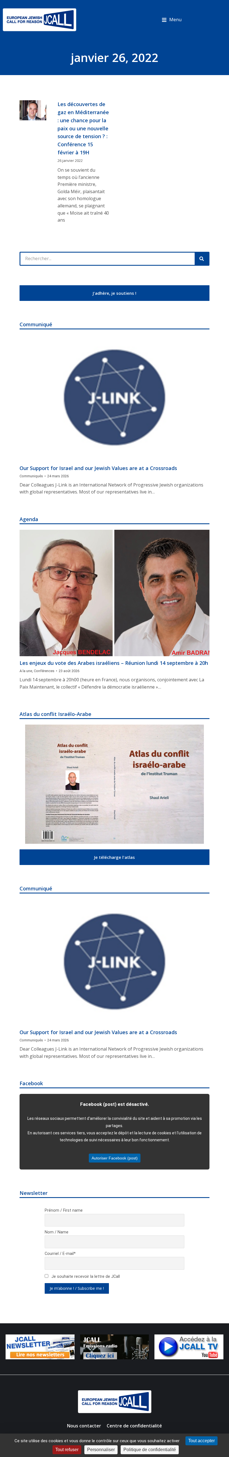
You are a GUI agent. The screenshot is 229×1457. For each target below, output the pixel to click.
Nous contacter (84, 1426)
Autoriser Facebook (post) (115, 1158)
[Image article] (114, 398)
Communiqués (31, 476)
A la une (26, 671)
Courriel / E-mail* (60, 1253)
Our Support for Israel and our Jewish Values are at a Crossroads (98, 468)
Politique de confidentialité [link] (149, 1449)
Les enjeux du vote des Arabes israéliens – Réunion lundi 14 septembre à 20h (114, 663)
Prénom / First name (64, 1210)
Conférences (44, 671)
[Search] (202, 259)
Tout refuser (66, 1449)
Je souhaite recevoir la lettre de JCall (85, 1276)
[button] (171, 19)
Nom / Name (56, 1232)
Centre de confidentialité (134, 1426)
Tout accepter (201, 1440)
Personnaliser (101, 1449)
